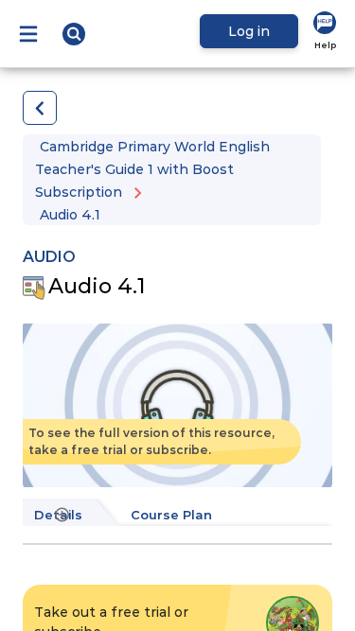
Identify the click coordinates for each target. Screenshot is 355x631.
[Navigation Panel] (28, 34)
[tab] (179, 516)
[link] (324, 31)
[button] (74, 34)
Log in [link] (249, 31)
